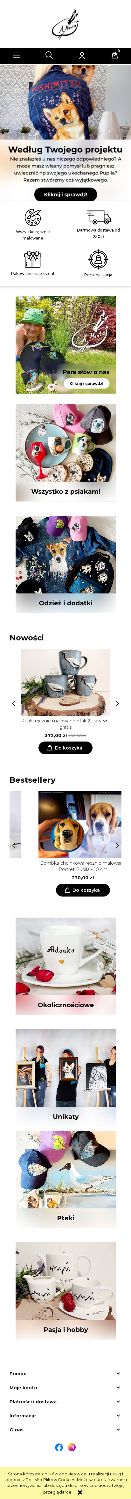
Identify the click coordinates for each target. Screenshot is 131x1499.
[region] (65, 133)
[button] (16, 55)
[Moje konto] (82, 55)
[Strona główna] (65, 24)
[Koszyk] (114, 55)
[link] (65, 130)
